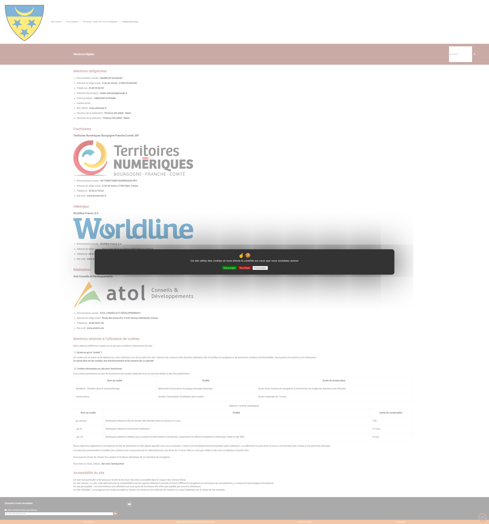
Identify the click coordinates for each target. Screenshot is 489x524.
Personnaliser (260, 268)
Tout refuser (244, 268)
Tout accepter (229, 268)
